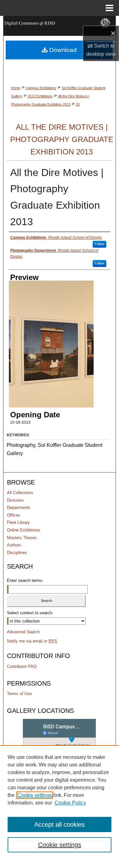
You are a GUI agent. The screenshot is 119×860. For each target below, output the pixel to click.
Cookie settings (34, 795)
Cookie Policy (70, 802)
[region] (59, 802)
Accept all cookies (59, 824)
